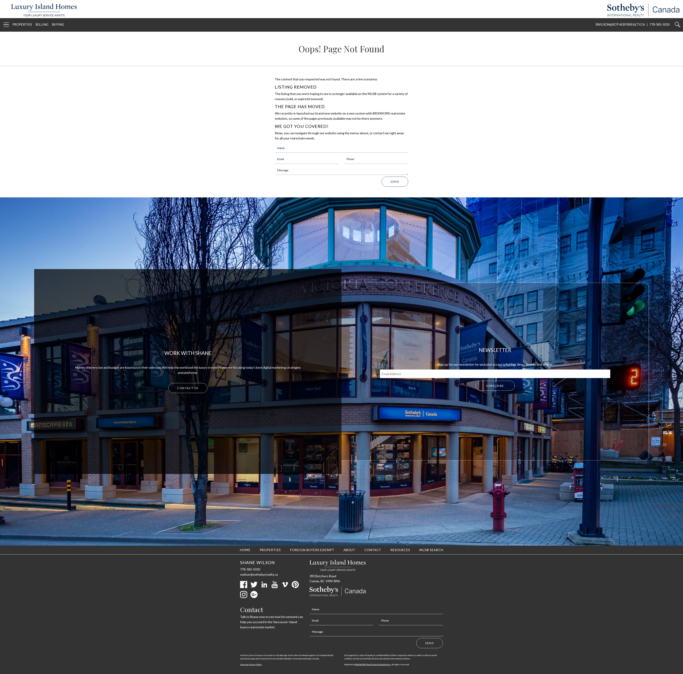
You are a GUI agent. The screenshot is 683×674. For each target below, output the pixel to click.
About (349, 550)
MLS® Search (431, 550)
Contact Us (187, 388)
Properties (22, 24)
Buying (58, 24)
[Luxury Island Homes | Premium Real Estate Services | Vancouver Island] (42, 15)
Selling (41, 24)
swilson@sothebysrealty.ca (620, 24)
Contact (372, 550)
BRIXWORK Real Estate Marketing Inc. (373, 664)
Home (245, 550)
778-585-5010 (659, 24)
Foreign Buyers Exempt (312, 550)
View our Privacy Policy (251, 664)
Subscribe (495, 385)
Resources (400, 550)
